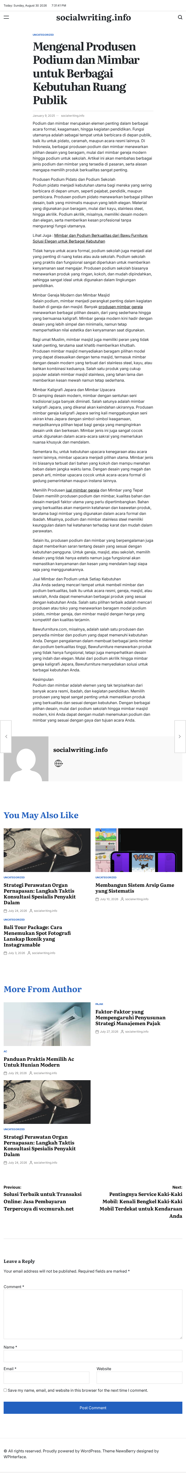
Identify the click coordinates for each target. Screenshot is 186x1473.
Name (10, 1347)
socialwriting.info (93, 17)
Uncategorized (43, 34)
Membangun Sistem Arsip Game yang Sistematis (134, 887)
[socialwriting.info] (26, 758)
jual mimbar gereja (82, 490)
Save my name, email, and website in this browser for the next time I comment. (78, 1390)
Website (104, 1368)
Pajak (99, 1004)
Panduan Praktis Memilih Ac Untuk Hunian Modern (39, 1061)
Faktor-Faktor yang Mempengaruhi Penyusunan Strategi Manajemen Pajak (130, 1017)
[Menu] (6, 17)
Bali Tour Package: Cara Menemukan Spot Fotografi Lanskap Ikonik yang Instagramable (37, 935)
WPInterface (15, 1456)
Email (10, 1368)
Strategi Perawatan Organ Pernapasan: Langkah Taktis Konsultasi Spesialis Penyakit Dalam (40, 893)
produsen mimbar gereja (121, 306)
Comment (14, 1286)
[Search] (180, 17)
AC (5, 1051)
